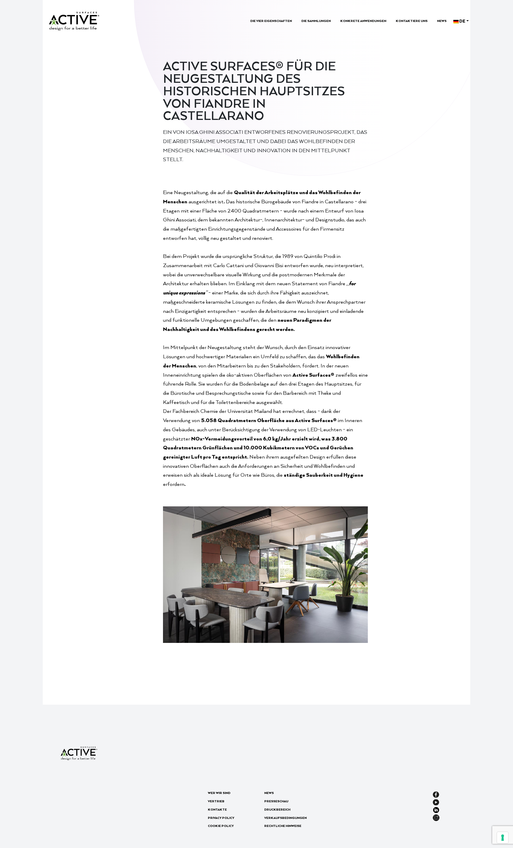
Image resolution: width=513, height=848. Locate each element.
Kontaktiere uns (412, 21)
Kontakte (217, 809)
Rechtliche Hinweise (282, 826)
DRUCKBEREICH (277, 809)
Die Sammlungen (316, 21)
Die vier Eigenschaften (271, 21)
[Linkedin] (436, 809)
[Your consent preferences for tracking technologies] (502, 837)
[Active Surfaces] (74, 20)
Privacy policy (221, 818)
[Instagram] (436, 817)
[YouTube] (436, 801)
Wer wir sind (219, 793)
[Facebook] (436, 794)
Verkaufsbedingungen (285, 818)
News (441, 21)
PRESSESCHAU (276, 801)
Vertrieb (216, 801)
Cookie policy (221, 826)
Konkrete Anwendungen (363, 21)
